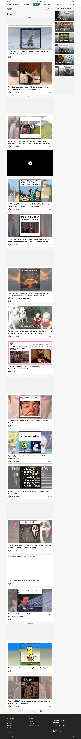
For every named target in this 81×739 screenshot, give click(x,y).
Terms (59, 736)
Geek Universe (10, 730)
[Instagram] (46, 9)
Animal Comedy (11, 727)
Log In (72, 1)
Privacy (63, 736)
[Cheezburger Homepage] (41, 1)
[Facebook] (49, 9)
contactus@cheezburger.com (60, 728)
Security (66, 736)
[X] (52, 9)
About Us (31, 723)
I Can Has (9, 721)
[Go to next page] (41, 711)
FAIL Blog (9, 723)
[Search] (10, 1)
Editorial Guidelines (34, 725)
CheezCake (10, 732)
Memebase (9, 725)
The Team (31, 721)
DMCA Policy (71, 736)
